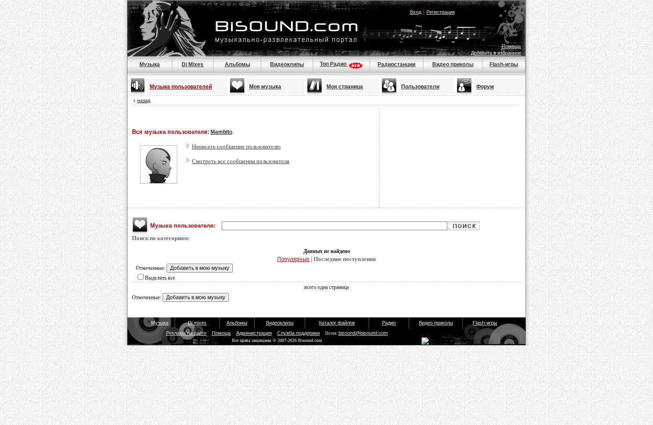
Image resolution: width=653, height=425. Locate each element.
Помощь (511, 46)
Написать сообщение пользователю (236, 146)
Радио (389, 322)
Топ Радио (334, 64)
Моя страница (344, 87)
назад (143, 100)
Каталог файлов (337, 322)
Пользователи (420, 87)
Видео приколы (453, 64)
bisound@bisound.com (363, 333)
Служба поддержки (298, 333)
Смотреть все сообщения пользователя (240, 161)
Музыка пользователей (181, 87)
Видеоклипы (287, 64)
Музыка (149, 64)
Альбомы (237, 64)
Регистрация (440, 12)
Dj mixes (197, 322)
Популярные (293, 259)
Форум (485, 87)
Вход (415, 12)
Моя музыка (265, 87)
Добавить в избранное (496, 53)
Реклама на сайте (186, 333)
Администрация (254, 333)
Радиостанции (396, 64)
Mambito (221, 132)
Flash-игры (504, 64)
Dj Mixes (192, 64)
